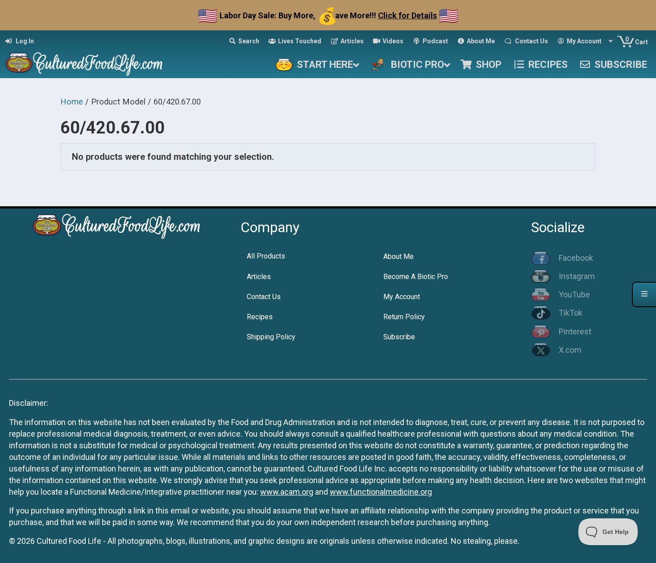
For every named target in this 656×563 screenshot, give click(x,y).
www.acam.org (286, 491)
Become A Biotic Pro (415, 276)
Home (71, 101)
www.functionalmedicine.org (381, 491)
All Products (266, 256)
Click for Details (407, 15)
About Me (398, 256)
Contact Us (264, 296)
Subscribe (399, 337)
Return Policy (404, 317)
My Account (401, 296)
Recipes (260, 317)
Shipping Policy (271, 337)
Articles (259, 276)
